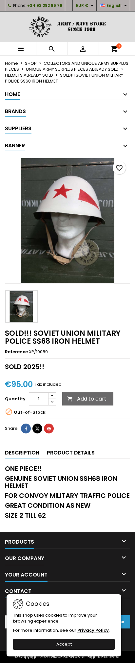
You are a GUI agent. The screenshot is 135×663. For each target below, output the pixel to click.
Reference (16, 352)
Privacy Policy (93, 630)
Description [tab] (22, 452)
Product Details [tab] (71, 452)
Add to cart (86, 399)
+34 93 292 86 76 (44, 5)
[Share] (26, 428)
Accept (64, 644)
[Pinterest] (49, 428)
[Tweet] (37, 428)
